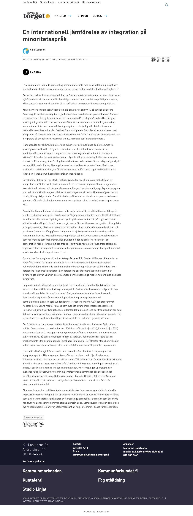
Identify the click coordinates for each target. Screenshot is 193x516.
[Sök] (167, 5)
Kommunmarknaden (42, 470)
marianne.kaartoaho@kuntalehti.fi (143, 451)
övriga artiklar (33, 417)
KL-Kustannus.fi (91, 2)
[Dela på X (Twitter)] (158, 59)
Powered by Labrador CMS (96, 511)
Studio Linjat (47, 2)
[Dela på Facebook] (153, 59)
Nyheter (60, 15)
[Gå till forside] (36, 16)
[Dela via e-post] (168, 59)
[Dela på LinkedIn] (163, 59)
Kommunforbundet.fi (118, 470)
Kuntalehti (32, 480)
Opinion (83, 15)
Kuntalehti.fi (30, 2)
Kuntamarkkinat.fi (68, 2)
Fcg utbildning (111, 480)
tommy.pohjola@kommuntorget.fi (91, 454)
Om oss (97, 15)
